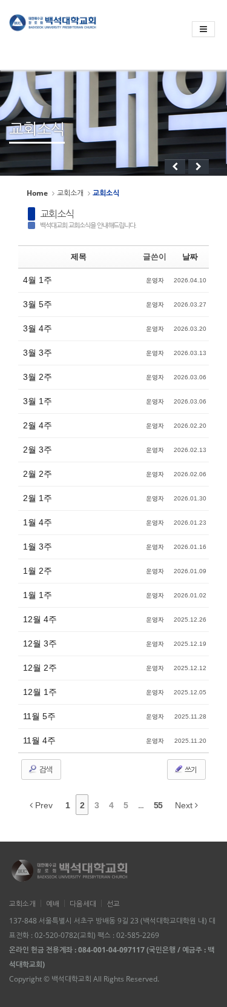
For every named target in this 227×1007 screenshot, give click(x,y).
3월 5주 (37, 304)
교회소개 (70, 193)
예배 (52, 903)
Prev (43, 805)
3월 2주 (37, 377)
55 (158, 805)
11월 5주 (39, 716)
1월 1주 (37, 595)
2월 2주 (37, 474)
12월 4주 (40, 619)
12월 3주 (40, 643)
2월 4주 (37, 425)
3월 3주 (37, 352)
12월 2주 (40, 668)
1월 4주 (37, 522)
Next (185, 805)
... (140, 805)
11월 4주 (39, 740)
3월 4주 (37, 328)
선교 (113, 903)
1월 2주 (37, 571)
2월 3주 (37, 449)
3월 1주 (37, 401)
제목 (79, 256)
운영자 (155, 280)
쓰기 (190, 770)
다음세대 (83, 903)
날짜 (190, 256)
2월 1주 (37, 498)
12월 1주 (40, 692)
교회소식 (57, 214)
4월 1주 (37, 280)
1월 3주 (37, 546)
